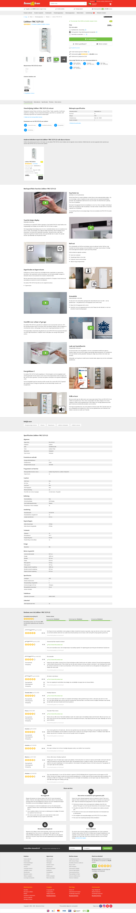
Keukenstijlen (27, 861)
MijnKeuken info (108, 1)
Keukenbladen (27, 864)
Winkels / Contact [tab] (101, 12)
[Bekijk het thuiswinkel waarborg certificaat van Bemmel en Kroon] (92, 3)
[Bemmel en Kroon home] (32, 4)
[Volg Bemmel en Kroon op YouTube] (107, 906)
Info (40, 177)
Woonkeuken (27, 872)
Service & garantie (28, 897)
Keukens (26, 856)
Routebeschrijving (51, 895)
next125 (25, 866)
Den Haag (72, 887)
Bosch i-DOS (72, 864)
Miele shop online (50, 877)
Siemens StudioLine (73, 877)
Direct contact (103, 44)
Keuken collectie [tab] (28, 12)
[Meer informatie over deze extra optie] (85, 30)
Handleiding (30, 130)
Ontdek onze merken (74, 859)
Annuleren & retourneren (29, 895)
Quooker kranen (50, 864)
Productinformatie (32, 125)
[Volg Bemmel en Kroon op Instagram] (104, 906)
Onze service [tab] (58, 102)
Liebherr (39, 24)
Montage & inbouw (28, 899)
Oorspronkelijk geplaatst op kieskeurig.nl (55, 635)
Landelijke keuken (28, 870)
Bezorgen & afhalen (28, 891)
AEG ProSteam (72, 866)
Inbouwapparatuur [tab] (70, 12)
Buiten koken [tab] (80, 12)
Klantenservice (28, 887)
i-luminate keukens (28, 868)
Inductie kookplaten (50, 868)
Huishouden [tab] (48, 12)
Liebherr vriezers (46, 24)
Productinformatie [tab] (28, 102)
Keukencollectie (27, 859)
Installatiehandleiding (46, 125)
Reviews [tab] (51, 102)
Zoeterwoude (96, 887)
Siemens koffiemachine (74, 876)
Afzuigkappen (49, 872)
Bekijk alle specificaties (75, 123)
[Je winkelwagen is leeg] (110, 4)
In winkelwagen (92, 39)
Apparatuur (49, 856)
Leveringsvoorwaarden (29, 877)
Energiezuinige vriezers (31, 425)
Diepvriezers (51, 425)
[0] (110, 4)
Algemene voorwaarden (72, 906)
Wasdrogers (49, 861)
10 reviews (33, 24)
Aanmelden (107, 848)
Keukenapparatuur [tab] (58, 12)
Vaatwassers (49, 866)
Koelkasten (49, 870)
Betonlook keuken (28, 874)
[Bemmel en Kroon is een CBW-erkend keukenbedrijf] (86, 911)
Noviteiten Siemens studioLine (76, 862)
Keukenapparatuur (39, 16)
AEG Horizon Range (74, 861)
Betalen (25, 893)
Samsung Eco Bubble (74, 868)
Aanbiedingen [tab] (89, 12)
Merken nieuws (73, 856)
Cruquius (49, 887)
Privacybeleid (63, 906)
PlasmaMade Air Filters (74, 874)
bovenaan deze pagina (80, 838)
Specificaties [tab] (45, 102)
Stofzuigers (49, 862)
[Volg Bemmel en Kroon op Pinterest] (110, 906)
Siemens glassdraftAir (74, 870)
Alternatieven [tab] (37, 102)
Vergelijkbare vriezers (29, 93)
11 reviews (35, 163)
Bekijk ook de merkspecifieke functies (33, 117)
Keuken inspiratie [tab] (38, 12)
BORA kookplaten (50, 876)
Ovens (48, 874)
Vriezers (48, 16)
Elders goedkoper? (81, 44)
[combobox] (68, 3)
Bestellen (26, 889)
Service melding (100, 1)
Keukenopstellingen (28, 862)
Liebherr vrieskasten (63, 425)
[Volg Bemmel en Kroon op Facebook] (100, 906)
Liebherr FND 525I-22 (30, 161)
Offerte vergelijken (28, 876)
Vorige (26, 16)
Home (31, 16)
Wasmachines (49, 859)
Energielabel (60, 125)
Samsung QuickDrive (74, 872)
